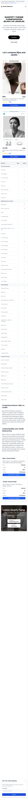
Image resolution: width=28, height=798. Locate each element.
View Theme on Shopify (14, 474)
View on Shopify (14, 105)
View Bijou (14, 37)
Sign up (14, 794)
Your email (4, 788)
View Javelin (14, 42)
